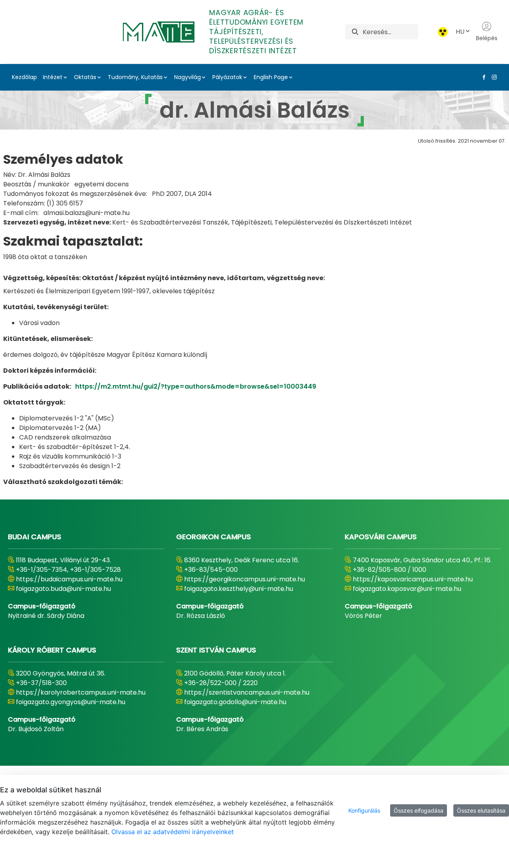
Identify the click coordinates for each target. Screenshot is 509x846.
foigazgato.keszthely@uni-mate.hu (238, 588)
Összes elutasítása (481, 810)
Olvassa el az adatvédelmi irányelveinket (172, 832)
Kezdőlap (24, 77)
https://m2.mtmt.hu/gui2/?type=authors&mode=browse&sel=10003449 (195, 386)
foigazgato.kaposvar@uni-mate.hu (407, 588)
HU (460, 31)
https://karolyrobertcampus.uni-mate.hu (81, 692)
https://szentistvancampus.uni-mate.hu (246, 692)
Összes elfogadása (418, 810)
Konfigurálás (364, 810)
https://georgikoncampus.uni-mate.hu (244, 579)
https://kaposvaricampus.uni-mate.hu (413, 579)
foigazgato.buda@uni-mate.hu (63, 588)
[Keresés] (355, 32)
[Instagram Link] (492, 77)
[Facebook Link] (482, 77)
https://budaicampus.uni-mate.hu (69, 579)
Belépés (486, 38)
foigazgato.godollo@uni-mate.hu (235, 702)
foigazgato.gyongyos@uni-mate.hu (70, 702)
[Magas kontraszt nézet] (442, 32)
